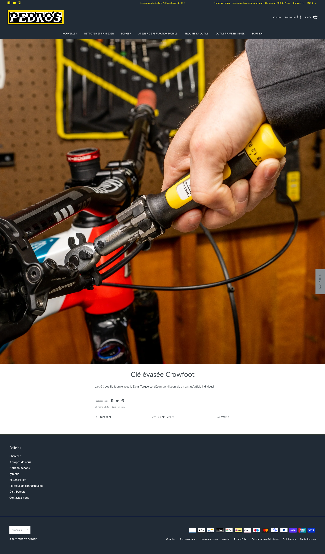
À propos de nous (20, 462)
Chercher (15, 456)
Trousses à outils (196, 33)
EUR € (310, 3)
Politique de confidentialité (26, 485)
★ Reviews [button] (320, 281)
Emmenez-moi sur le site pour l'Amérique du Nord (238, 3)
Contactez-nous (19, 497)
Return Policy (17, 479)
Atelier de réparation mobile (157, 33)
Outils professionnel (230, 33)
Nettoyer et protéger (99, 33)
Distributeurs (17, 491)
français (297, 3)
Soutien (257, 33)
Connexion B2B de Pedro (277, 3)
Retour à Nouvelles (162, 417)
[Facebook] (9, 3)
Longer (126, 33)
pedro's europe (27, 539)
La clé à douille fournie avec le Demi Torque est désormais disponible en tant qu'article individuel (154, 386)
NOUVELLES (69, 33)
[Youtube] (14, 3)
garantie (14, 473)
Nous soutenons (19, 467)
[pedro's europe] (36, 17)
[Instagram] (19, 3)
